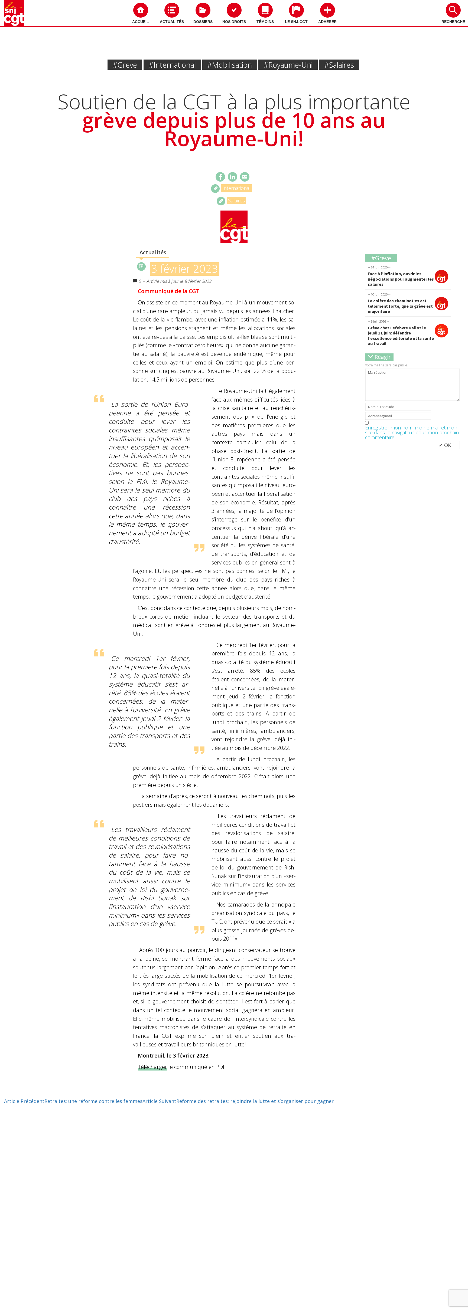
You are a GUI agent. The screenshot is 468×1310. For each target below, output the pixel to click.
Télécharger (152, 1067)
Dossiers (203, 21)
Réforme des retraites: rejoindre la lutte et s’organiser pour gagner (238, 1101)
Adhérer (327, 21)
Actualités (172, 21)
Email (244, 177)
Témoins (265, 21)
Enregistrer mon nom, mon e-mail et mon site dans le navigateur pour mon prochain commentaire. (412, 432)
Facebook (220, 177)
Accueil (140, 21)
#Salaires (339, 65)
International (236, 188)
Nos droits (234, 21)
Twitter (232, 177)
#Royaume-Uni (288, 65)
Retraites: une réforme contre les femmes (73, 1101)
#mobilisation (229, 65)
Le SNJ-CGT (296, 21)
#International (172, 65)
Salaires (236, 200)
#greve (125, 65)
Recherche (453, 21)
